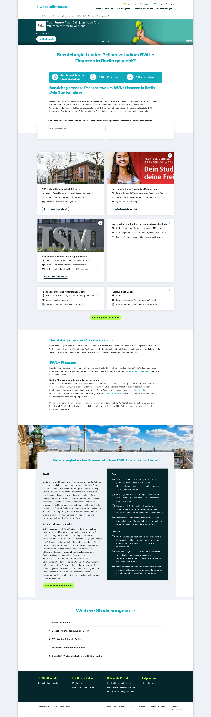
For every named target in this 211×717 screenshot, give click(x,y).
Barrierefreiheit (164, 706)
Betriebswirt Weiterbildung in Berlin (70, 630)
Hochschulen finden (144, 8)
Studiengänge (123, 8)
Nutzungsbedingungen (147, 706)
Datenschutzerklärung (127, 706)
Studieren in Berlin (61, 622)
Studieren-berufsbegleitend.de (120, 691)
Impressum (111, 706)
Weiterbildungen (164, 8)
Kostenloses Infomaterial (55, 209)
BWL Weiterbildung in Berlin (66, 639)
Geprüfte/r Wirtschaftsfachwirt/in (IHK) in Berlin (77, 655)
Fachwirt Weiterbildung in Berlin (68, 647)
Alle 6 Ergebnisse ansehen (105, 317)
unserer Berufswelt (115, 393)
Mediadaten (77, 683)
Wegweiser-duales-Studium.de (121, 687)
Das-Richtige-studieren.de (119, 683)
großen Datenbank (139, 390)
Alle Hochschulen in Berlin (58, 585)
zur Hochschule (46, 38)
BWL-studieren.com (44, 16)
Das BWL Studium (104, 8)
